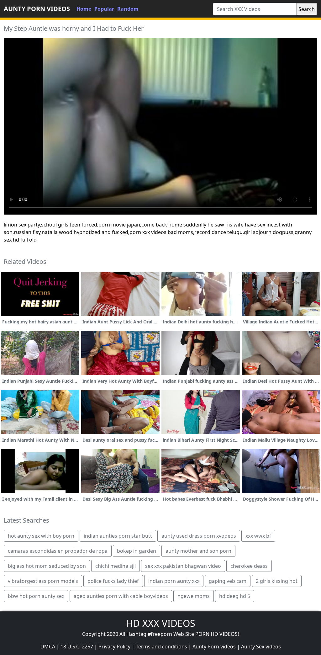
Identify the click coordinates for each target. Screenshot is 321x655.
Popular (104, 8)
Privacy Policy (114, 646)
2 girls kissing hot (276, 581)
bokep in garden (136, 550)
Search (306, 9)
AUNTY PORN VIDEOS (37, 8)
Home (83, 8)
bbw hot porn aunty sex (36, 596)
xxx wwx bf (258, 535)
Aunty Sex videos (261, 646)
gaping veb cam (227, 581)
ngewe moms (193, 596)
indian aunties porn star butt (118, 535)
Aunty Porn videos (214, 646)
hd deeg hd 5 (234, 596)
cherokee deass (249, 565)
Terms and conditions (161, 646)
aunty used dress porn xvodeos (198, 535)
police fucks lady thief (113, 581)
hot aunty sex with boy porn (41, 535)
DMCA (47, 646)
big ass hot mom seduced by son (47, 565)
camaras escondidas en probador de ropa (58, 550)
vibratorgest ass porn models (43, 581)
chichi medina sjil (115, 565)
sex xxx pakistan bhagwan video (183, 565)
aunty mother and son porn (198, 550)
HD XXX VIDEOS (160, 623)
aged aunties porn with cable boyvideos (121, 596)
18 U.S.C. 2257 (77, 646)
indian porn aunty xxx (173, 581)
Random (128, 8)
